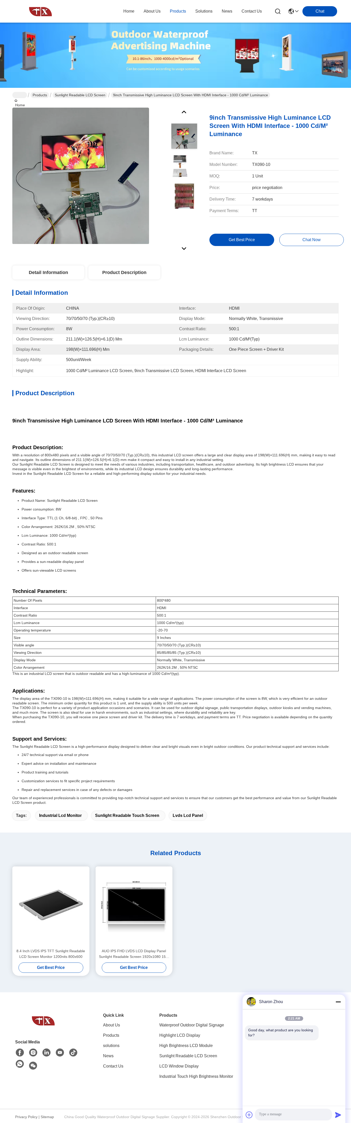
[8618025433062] (19, 1064)
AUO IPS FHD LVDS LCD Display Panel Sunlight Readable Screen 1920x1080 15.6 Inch (134, 954)
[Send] (338, 1114)
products (178, 11)
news (227, 11)
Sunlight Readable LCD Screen (80, 95)
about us (152, 11)
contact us (252, 11)
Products (40, 95)
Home (128, 11)
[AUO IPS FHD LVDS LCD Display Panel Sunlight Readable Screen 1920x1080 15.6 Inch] (134, 907)
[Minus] (338, 1002)
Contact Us (113, 1066)
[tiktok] (73, 1053)
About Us (111, 1025)
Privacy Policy (26, 1117)
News (108, 1056)
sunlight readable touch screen (127, 815)
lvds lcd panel (188, 815)
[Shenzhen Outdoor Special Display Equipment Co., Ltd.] (40, 11)
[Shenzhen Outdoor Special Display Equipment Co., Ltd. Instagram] (33, 1053)
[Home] (43, 1020)
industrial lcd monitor (60, 815)
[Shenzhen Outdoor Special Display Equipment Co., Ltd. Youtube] (59, 1053)
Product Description (124, 272)
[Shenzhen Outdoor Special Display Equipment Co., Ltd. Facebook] (19, 1053)
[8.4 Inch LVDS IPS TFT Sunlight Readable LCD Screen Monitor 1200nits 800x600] (50, 907)
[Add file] (249, 1114)
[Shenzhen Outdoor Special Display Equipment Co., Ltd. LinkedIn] (46, 1053)
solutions (204, 11)
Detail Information (48, 272)
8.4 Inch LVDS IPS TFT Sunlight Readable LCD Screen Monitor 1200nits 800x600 (50, 954)
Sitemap (47, 1117)
